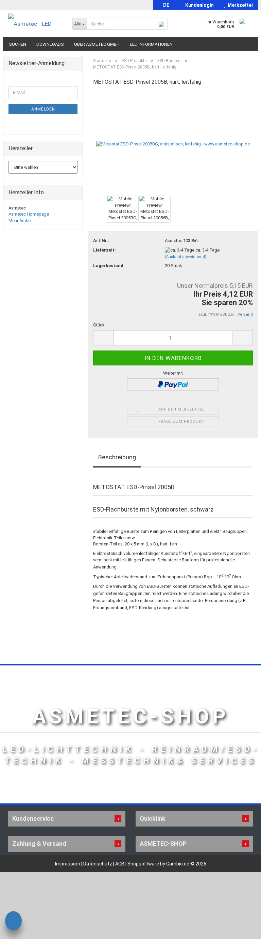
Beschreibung (117, 457)
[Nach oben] (242, 929)
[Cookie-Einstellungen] (13, 921)
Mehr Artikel (20, 220)
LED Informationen (151, 44)
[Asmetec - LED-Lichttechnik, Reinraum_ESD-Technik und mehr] (35, 23)
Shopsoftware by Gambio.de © (166, 863)
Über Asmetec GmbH (97, 44)
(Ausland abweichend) (185, 257)
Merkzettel (239, 5)
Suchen (17, 44)
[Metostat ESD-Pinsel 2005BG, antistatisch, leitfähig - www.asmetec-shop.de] (173, 142)
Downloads (50, 44)
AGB (120, 863)
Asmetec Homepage (28, 214)
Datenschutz (98, 863)
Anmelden (43, 109)
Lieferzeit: (104, 250)
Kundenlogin (198, 5)
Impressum (68, 863)
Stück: (99, 324)
